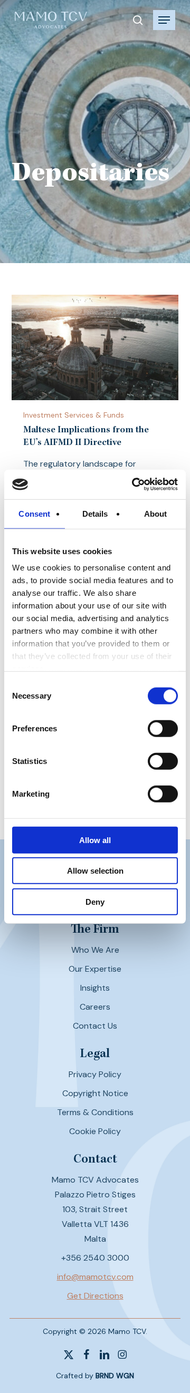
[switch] (163, 728)
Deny (95, 901)
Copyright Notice (95, 1093)
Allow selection (95, 870)
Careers (95, 1006)
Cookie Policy (95, 1131)
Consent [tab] (34, 513)
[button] (164, 20)
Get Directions (95, 1295)
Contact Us (95, 1025)
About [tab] (155, 513)
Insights (95, 987)
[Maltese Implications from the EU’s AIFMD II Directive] (95, 347)
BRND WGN (115, 1375)
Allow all (95, 839)
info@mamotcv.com (95, 1276)
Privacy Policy (95, 1074)
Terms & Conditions (95, 1112)
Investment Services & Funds (73, 415)
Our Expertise (95, 968)
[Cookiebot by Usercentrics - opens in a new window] (134, 484)
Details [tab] (95, 513)
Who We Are (95, 949)
